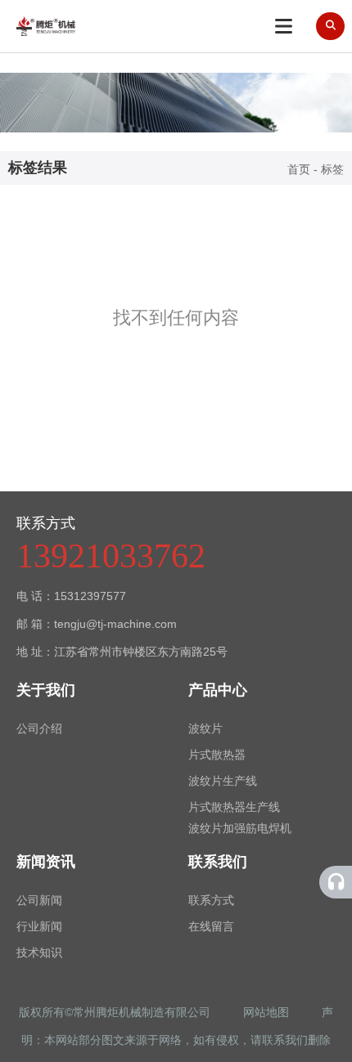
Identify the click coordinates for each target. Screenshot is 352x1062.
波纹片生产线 (222, 780)
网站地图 (267, 1012)
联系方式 (211, 900)
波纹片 (205, 728)
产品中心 (217, 690)
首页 (300, 169)
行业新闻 (39, 926)
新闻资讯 (45, 862)
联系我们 (217, 862)
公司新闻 (39, 900)
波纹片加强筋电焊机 (239, 828)
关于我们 (45, 690)
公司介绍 (39, 728)
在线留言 (211, 926)
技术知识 (39, 952)
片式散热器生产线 (234, 806)
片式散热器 (217, 754)
